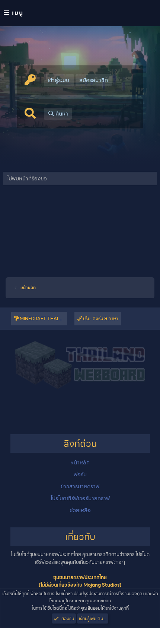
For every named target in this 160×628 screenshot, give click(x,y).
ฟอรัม (80, 474)
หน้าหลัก (80, 462)
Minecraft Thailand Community (43, 318)
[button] (80, 13)
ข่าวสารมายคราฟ (80, 486)
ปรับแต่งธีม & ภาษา (100, 318)
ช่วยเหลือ (80, 510)
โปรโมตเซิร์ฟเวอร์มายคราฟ (80, 498)
